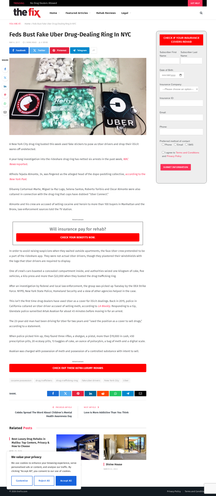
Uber (126, 380)
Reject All (44, 480)
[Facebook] (5, 69)
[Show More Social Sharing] (93, 50)
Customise (22, 480)
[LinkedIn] (5, 86)
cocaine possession (21, 380)
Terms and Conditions (187, 152)
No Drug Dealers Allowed (43, 3)
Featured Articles (77, 13)
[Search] (200, 13)
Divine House (114, 464)
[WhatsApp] (5, 103)
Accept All (66, 480)
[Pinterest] (5, 94)
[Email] (5, 112)
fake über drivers (91, 380)
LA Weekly (104, 306)
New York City (111, 380)
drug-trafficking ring (67, 380)
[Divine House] (125, 447)
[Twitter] (5, 77)
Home (53, 13)
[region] (44, 470)
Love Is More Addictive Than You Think (106, 412)
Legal (124, 13)
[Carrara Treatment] (77, 447)
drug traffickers (44, 380)
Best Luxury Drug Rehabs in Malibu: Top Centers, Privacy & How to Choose (30, 442)
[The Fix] (27, 12)
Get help (195, 3)
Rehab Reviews (106, 13)
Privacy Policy (174, 156)
